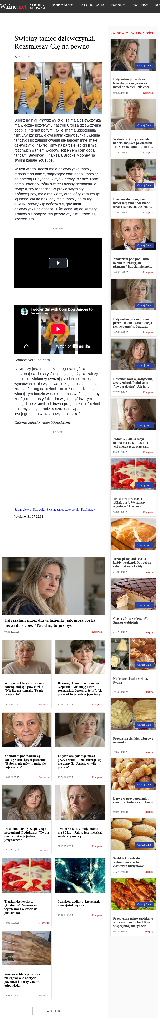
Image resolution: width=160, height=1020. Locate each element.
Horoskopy (62, 4)
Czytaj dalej (53, 1010)
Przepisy (139, 4)
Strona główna (37, 6)
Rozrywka (97, 632)
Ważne (13, 6)
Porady (118, 4)
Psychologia (91, 4)
